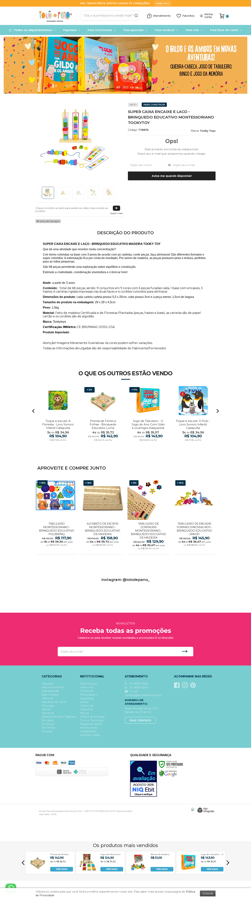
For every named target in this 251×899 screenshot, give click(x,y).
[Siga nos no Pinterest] (194, 685)
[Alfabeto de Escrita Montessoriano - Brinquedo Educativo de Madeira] (102, 516)
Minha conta (208, 16)
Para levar (48, 713)
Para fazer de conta (54, 702)
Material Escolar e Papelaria (59, 716)
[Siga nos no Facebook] (178, 685)
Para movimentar (53, 687)
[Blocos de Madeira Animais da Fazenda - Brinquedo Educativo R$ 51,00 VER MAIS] (138, 870)
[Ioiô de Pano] (56, 16)
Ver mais (57, 550)
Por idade (48, 720)
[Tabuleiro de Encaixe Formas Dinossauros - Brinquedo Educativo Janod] (194, 516)
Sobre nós (86, 687)
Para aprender (51, 691)
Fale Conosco (88, 683)
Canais (84, 702)
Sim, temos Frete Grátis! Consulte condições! (115, 3)
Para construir (154, 104)
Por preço (48, 724)
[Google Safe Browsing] (168, 773)
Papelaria (47, 683)
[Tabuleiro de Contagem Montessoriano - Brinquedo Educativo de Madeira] (148, 516)
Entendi (208, 893)
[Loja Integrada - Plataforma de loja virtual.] (206, 810)
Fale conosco (140, 720)
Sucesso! (47, 731)
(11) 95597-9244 (138, 683)
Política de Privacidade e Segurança (88, 694)
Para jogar (48, 705)
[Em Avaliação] (143, 779)
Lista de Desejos (49, 221)
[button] (116, 210)
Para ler (46, 709)
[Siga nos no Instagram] (186, 685)
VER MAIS (61, 869)
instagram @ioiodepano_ (125, 579)
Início (133, 104)
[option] (125, 65)
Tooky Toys (208, 130)
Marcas (84, 713)
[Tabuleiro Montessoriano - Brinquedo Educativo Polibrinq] (57, 516)
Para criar (47, 698)
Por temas (48, 727)
